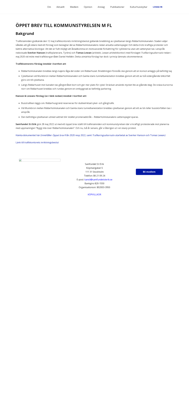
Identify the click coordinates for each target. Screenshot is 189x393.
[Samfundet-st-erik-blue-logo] (31, 7)
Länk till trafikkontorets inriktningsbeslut (37, 142)
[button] (172, 6)
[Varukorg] (165, 7)
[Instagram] (148, 165)
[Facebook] (141, 165)
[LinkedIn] (155, 165)
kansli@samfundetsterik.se (98, 179)
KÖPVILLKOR (94, 194)
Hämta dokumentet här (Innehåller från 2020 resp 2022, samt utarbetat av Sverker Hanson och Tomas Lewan (90, 135)
